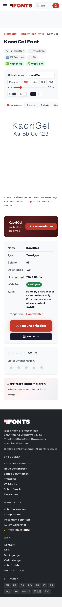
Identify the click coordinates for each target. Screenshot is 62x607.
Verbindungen (13, 560)
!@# (51, 82)
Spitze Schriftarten (16, 473)
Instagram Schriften (17, 519)
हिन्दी (47, 591)
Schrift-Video (12, 565)
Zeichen (31, 105)
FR (37, 585)
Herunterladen (43, 226)
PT (51, 585)
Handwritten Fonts (32, 33)
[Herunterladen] (55, 5)
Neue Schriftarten (15, 468)
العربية (26, 591)
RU (16, 591)
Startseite (10, 33)
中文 (8, 591)
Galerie (45, 105)
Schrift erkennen (15, 509)
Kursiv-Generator (15, 524)
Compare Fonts (14, 514)
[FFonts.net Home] (21, 6)
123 (43, 82)
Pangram (14, 82)
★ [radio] (11, 367)
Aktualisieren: (16, 75)
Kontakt (9, 544)
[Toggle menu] (5, 5)
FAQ (7, 550)
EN (7, 585)
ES (22, 585)
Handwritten (34, 314)
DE (15, 585)
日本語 (37, 591)
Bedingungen (12, 555)
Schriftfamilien (13, 489)
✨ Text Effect (16, 529)
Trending (10, 478)
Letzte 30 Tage (14, 570)
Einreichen (11, 494)
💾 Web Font (31, 336)
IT (44, 585)
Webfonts (10, 484)
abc (35, 82)
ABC (26, 82)
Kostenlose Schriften (17, 463)
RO (30, 585)
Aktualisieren (14, 105)
